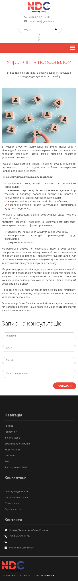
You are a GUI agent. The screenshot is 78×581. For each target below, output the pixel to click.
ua (39, 34)
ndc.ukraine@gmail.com (41, 21)
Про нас (9, 425)
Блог (7, 461)
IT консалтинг (12, 503)
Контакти (10, 455)
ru (39, 37)
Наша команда (12, 449)
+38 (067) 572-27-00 (39, 17)
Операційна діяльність (16, 491)
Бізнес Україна (12, 437)
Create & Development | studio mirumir (28, 575)
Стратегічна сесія (14, 509)
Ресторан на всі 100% (16, 467)
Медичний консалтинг (16, 497)
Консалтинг (11, 431)
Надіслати (64, 385)
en (39, 39)
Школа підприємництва (17, 443)
